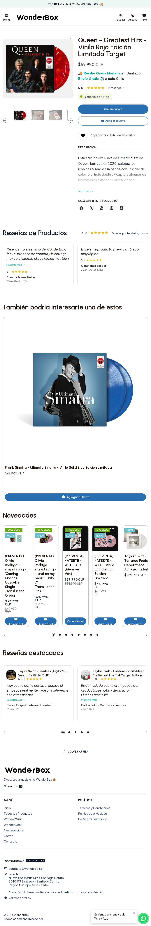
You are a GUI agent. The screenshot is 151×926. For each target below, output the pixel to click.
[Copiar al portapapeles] (121, 208)
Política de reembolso (93, 819)
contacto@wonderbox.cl (26, 868)
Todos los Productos (18, 813)
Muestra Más (14, 264)
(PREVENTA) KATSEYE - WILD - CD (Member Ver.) (74, 565)
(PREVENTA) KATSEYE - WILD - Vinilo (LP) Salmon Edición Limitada (104, 567)
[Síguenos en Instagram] (21, 786)
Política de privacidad (92, 813)
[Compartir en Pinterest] (111, 208)
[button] (53, 635)
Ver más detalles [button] (20, 898)
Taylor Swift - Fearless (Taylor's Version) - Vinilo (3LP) (41, 673)
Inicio (7, 808)
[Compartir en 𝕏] (91, 208)
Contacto (10, 841)
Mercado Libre (13, 830)
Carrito (8, 836)
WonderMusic (13, 819)
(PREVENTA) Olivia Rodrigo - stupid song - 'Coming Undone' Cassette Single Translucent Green (15, 576)
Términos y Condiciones (94, 808)
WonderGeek (13, 824)
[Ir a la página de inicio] (37, 17)
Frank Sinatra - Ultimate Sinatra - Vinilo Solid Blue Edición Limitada (58, 467)
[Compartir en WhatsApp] (101, 208)
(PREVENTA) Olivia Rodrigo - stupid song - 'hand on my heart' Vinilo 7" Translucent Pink (45, 573)
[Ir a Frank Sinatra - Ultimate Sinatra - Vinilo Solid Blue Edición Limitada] (75, 390)
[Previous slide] (5, 120)
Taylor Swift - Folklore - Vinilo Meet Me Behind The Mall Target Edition (118, 673)
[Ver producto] (11, 675)
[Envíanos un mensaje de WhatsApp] (143, 918)
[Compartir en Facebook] (81, 208)
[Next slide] (70, 120)
